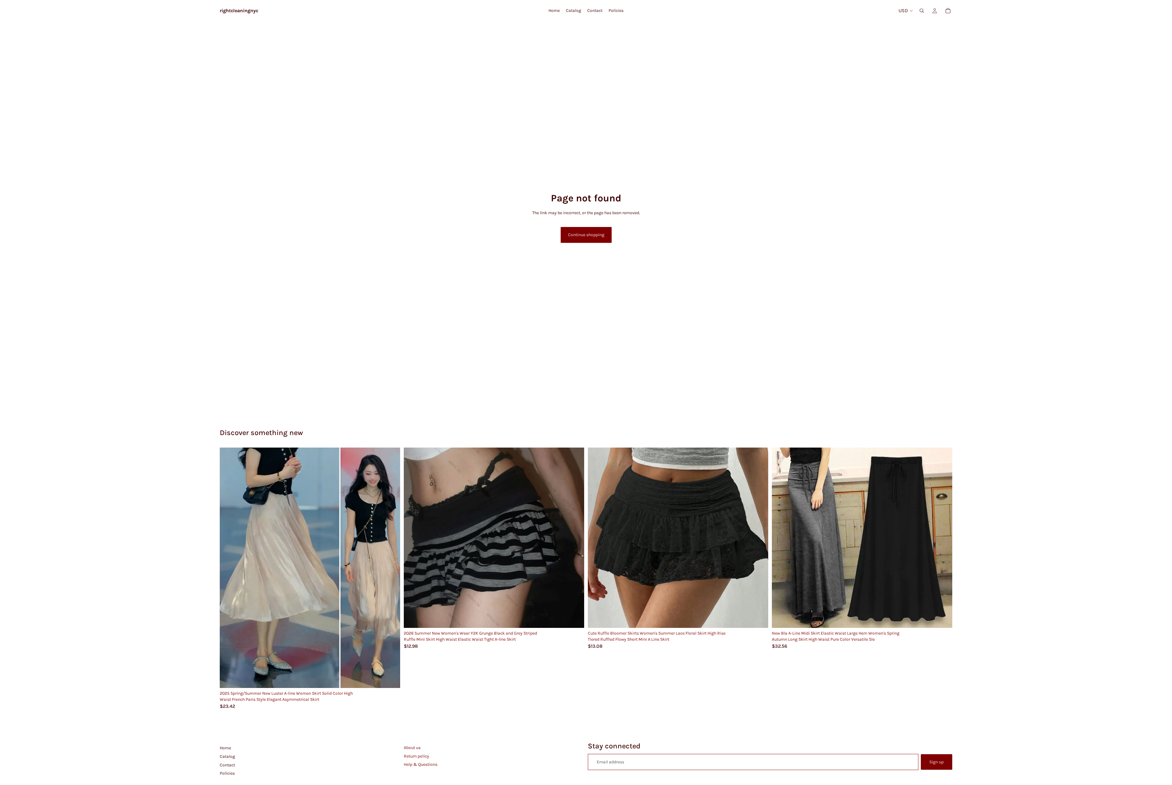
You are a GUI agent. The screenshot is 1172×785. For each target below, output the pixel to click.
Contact (227, 765)
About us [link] (412, 747)
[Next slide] (391, 567)
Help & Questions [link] (420, 764)
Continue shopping (586, 234)
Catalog (227, 756)
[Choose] (390, 678)
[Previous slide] (229, 567)
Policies (227, 773)
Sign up (936, 762)
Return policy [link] (416, 756)
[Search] (921, 10)
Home (225, 748)
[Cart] (948, 10)
